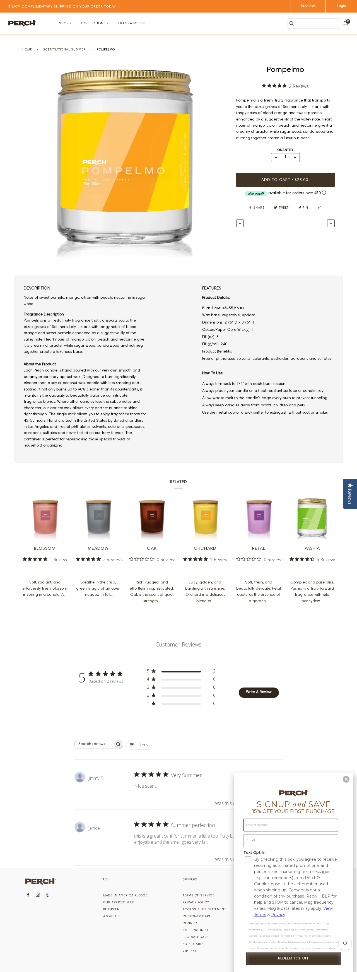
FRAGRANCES (130, 23)
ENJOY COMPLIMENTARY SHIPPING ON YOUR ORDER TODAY (62, 6)
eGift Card (193, 944)
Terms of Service (198, 895)
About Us (111, 916)
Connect (191, 923)
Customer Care (197, 916)
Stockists (308, 6)
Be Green (111, 909)
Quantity (285, 150)
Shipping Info (195, 930)
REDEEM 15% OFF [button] (293, 959)
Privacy (278, 914)
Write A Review (259, 692)
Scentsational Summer (64, 49)
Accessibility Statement (204, 909)
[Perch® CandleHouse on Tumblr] (47, 895)
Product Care (196, 937)
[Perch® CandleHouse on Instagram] (38, 895)
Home (27, 49)
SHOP (64, 23)
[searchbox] (93, 744)
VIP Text (189, 951)
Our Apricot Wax (118, 902)
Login (341, 6)
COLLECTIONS (93, 23)
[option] (125, 165)
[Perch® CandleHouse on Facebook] (28, 895)
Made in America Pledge (125, 895)
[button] (346, 779)
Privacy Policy (196, 902)
